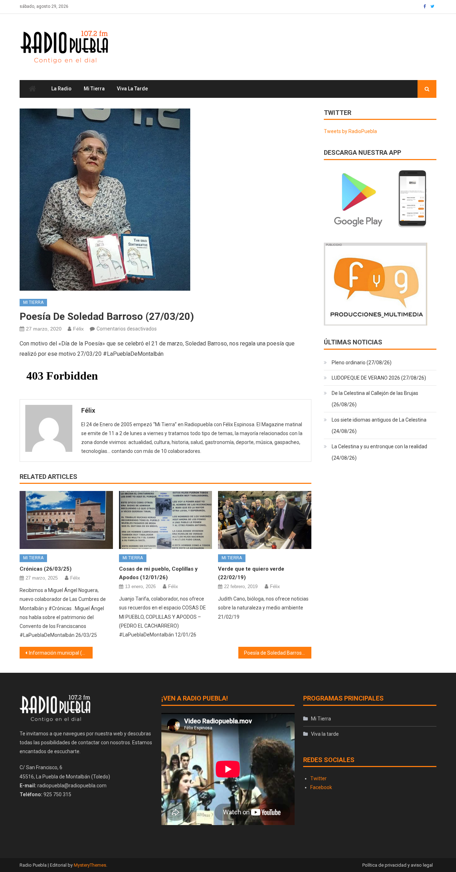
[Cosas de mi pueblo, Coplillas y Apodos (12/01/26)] (165, 520)
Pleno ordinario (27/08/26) (362, 362)
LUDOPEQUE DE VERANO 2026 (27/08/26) (379, 378)
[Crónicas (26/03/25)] (66, 520)
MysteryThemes (90, 865)
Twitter (318, 778)
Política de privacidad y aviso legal (397, 865)
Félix (78, 329)
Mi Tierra (94, 88)
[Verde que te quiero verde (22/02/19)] (264, 520)
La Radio (61, 88)
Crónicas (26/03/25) (46, 569)
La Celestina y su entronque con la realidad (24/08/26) (379, 452)
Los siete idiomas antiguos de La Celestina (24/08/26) (379, 425)
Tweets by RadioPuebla (350, 131)
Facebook (321, 787)
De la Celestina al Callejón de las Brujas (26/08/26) (375, 398)
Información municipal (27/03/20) (61, 653)
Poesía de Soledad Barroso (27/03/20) (277, 653)
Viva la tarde (132, 88)
